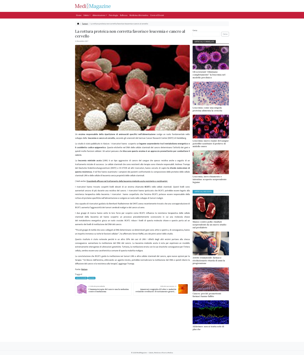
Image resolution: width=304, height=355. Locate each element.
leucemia (92, 278)
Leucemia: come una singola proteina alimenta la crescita (207, 109)
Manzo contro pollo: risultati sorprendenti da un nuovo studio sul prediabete (209, 224)
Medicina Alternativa (138, 15)
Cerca (195, 30)
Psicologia (113, 15)
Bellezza (123, 15)
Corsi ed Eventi (157, 15)
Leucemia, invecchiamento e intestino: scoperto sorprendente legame (210, 179)
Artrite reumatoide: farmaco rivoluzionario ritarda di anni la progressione (209, 260)
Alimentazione (98, 15)
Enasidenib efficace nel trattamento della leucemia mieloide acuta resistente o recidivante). (127, 181)
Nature (84, 269)
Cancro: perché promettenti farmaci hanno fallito (207, 295)
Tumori (85, 23)
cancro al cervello (81, 278)
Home (79, 15)
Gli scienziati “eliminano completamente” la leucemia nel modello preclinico (209, 74)
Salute (86, 15)
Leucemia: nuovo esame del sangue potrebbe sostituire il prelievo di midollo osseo (211, 143)
